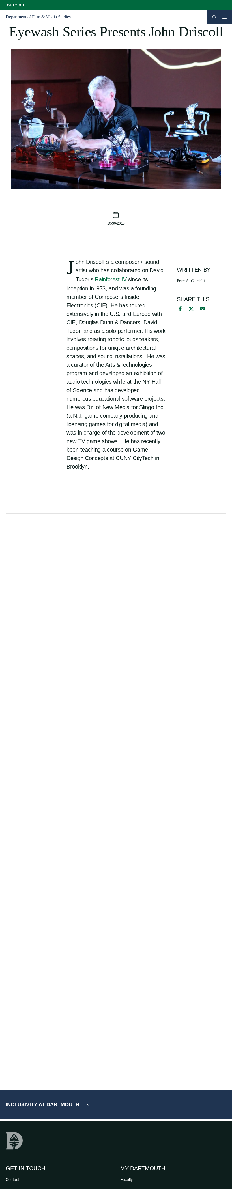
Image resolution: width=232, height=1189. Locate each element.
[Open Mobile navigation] (224, 17)
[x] (191, 309)
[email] (202, 308)
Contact (12, 1179)
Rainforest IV (110, 279)
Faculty (126, 1179)
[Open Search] (214, 17)
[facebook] (179, 308)
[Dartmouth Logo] (16, 5)
